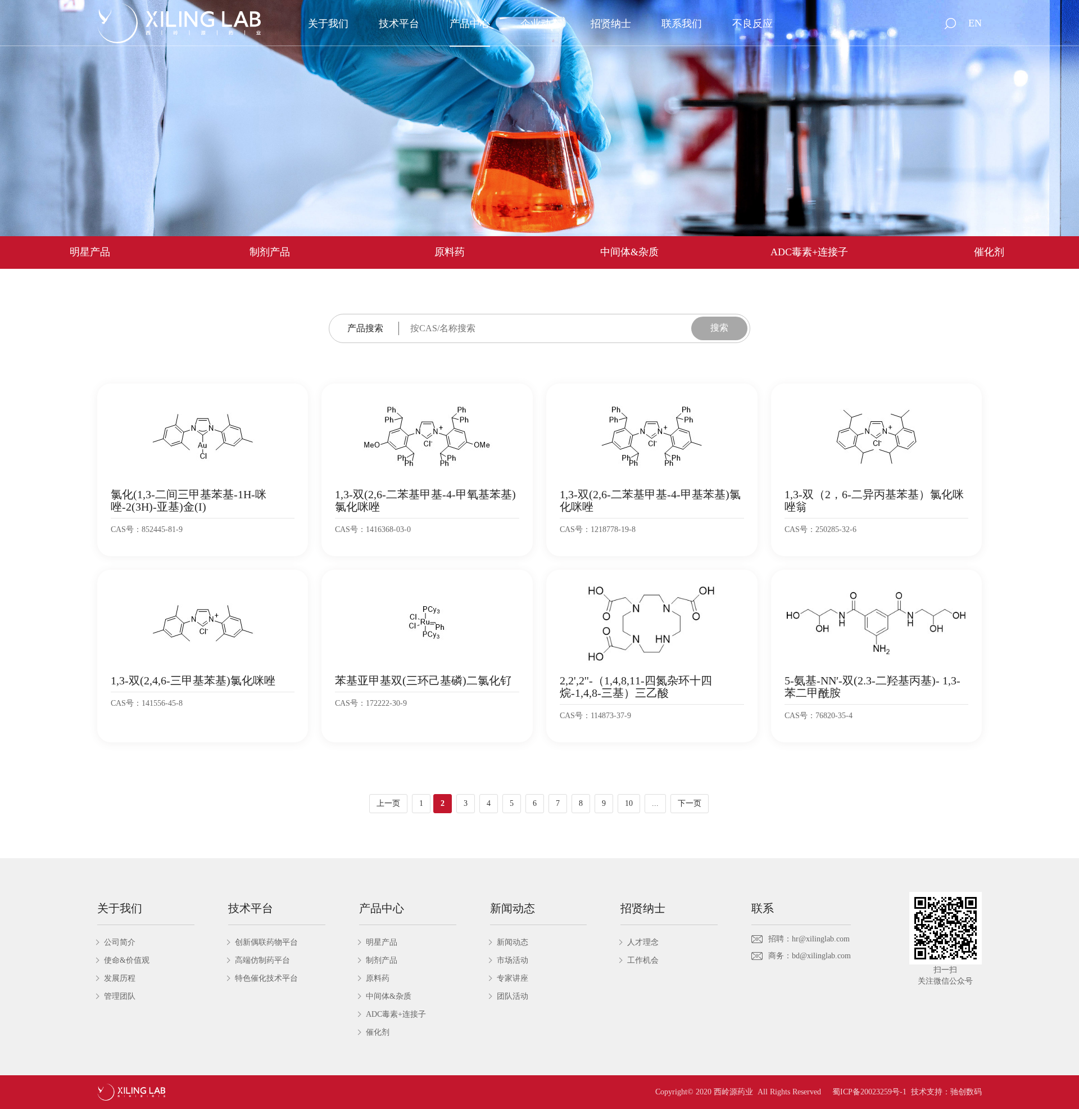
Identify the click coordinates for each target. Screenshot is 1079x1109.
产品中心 (470, 23)
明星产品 (90, 252)
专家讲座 (512, 978)
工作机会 (643, 960)
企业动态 (540, 23)
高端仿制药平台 (262, 960)
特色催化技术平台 (266, 978)
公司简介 (119, 942)
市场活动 (512, 960)
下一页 (689, 803)
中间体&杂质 (629, 252)
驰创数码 (966, 1092)
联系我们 (681, 23)
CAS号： (126, 529)
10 (629, 803)
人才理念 (643, 942)
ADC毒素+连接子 (809, 252)
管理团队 (119, 996)
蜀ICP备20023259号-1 (869, 1092)
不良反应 (752, 23)
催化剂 (989, 252)
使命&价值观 (126, 960)
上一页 (388, 803)
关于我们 (328, 23)
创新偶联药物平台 (266, 942)
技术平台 (399, 23)
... (655, 803)
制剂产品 (270, 252)
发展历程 (119, 978)
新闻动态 (512, 942)
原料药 (449, 252)
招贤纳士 (611, 23)
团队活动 (512, 996)
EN (975, 23)
